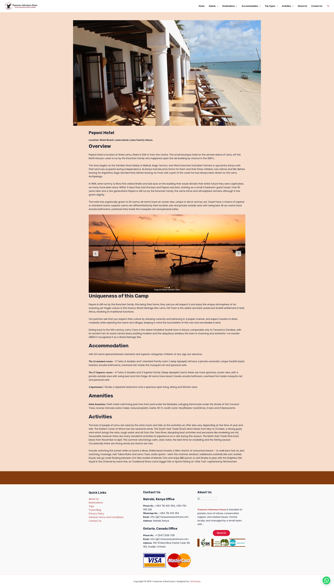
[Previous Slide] (95, 253)
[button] (217, 6)
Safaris (212, 6)
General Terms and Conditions (106, 517)
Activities (286, 6)
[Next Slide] (238, 253)
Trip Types (270, 6)
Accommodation (250, 6)
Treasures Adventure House (211, 509)
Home (202, 6)
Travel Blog (95, 510)
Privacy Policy (96, 513)
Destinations (228, 6)
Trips (91, 506)
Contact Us (316, 6)
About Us (302, 6)
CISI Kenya (195, 581)
